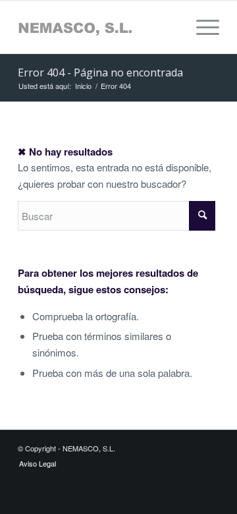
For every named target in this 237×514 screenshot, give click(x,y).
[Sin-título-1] (98, 27)
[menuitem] (201, 27)
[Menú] (201, 27)
